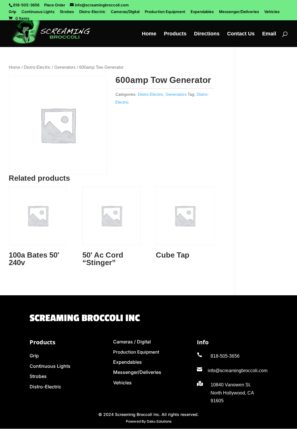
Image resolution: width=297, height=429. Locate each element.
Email (269, 34)
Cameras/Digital (125, 12)
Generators (65, 67)
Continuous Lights (38, 12)
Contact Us (241, 34)
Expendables (202, 12)
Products (175, 34)
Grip (12, 12)
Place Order (54, 5)
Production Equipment (165, 12)
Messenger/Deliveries (239, 12)
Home (149, 34)
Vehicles (272, 12)
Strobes (67, 12)
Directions (207, 34)
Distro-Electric (92, 12)
